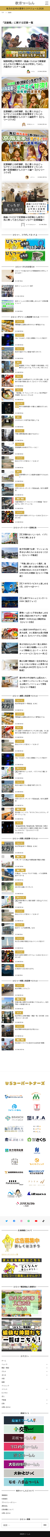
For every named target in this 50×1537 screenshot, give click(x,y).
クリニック (5, 1386)
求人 (3, 1396)
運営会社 (5, 1506)
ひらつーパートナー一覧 (10, 1254)
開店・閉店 (5, 1368)
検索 (44, 1525)
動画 (3, 1382)
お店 (3, 1378)
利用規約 (5, 1499)
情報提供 (5, 1495)
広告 (3, 1403)
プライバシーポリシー (9, 1502)
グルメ (4, 1371)
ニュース (4, 1364)
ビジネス (5, 1393)
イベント (5, 1389)
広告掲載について (8, 1509)
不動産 (4, 1400)
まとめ (4, 1375)
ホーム (4, 1361)
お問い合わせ (6, 1407)
